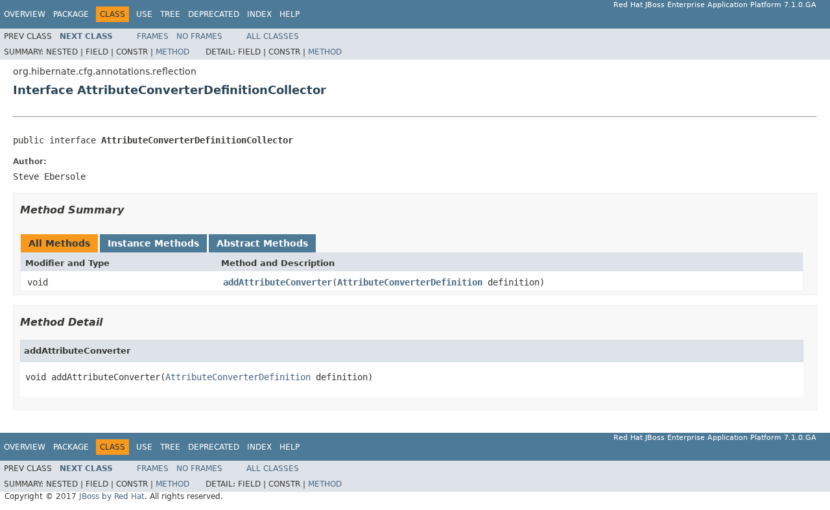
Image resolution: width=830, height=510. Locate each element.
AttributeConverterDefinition (409, 282)
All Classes (272, 36)
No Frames (199, 36)
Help (289, 14)
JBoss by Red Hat (112, 496)
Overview (24, 14)
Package (71, 14)
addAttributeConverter (277, 282)
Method (172, 51)
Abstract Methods (262, 243)
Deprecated (213, 14)
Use (144, 14)
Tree (170, 14)
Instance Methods (153, 243)
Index (259, 14)
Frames (153, 36)
